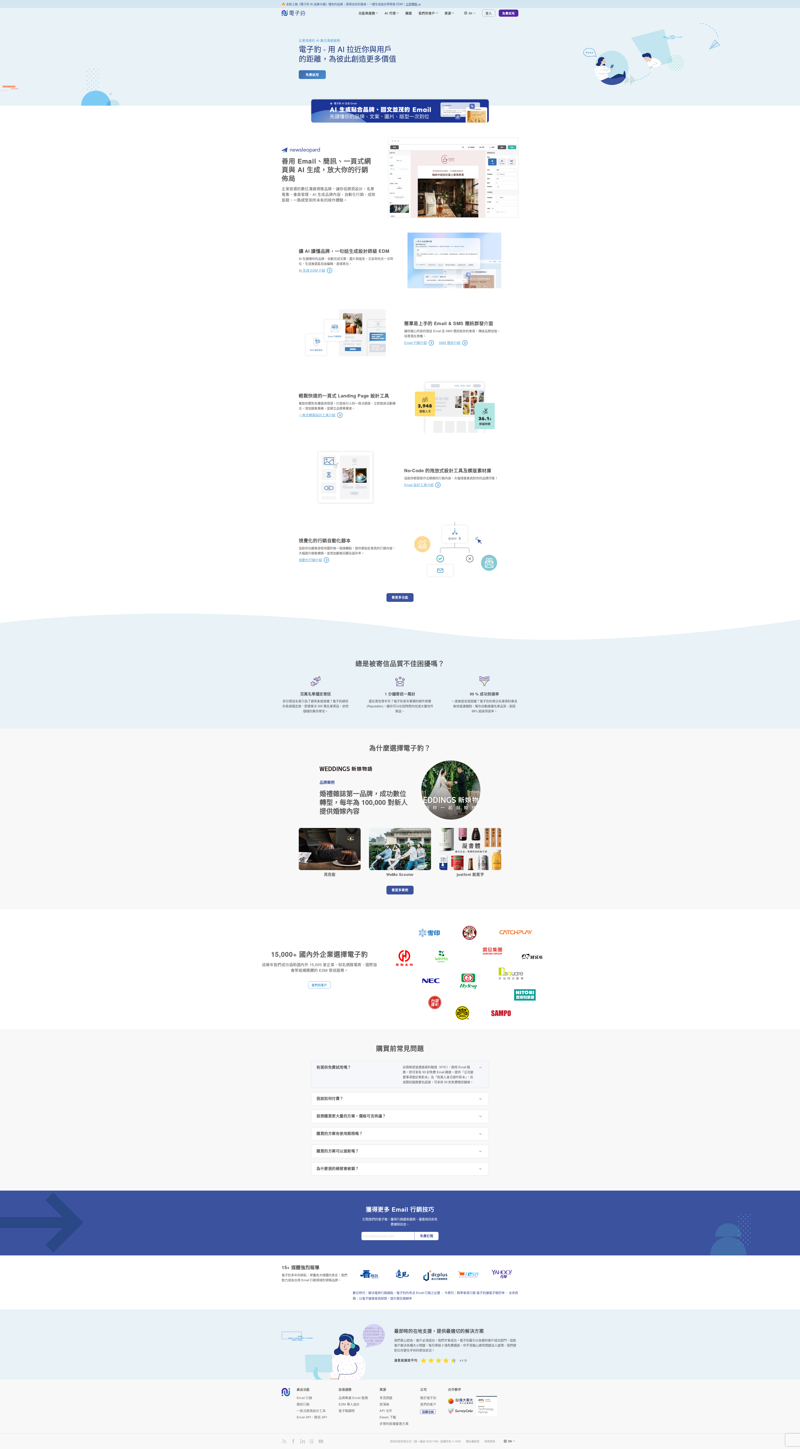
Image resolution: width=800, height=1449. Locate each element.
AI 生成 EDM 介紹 (312, 270)
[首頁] (293, 13)
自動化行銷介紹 (310, 560)
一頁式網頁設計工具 (311, 1410)
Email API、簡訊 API (312, 1417)
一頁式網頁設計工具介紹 (317, 415)
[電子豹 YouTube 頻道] (320, 1441)
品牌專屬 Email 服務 (353, 1397)
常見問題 (386, 1397)
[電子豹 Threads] (311, 1441)
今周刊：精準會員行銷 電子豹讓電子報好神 (474, 1292)
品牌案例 (327, 782)
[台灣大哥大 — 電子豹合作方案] (462, 1403)
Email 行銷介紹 (415, 342)
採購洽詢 (428, 1412)
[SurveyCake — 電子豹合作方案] (462, 1411)
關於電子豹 (428, 1397)
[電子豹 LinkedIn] (302, 1441)
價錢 (408, 13)
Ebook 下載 (388, 1417)
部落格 (384, 1404)
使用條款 (489, 1441)
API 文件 (386, 1410)
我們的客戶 (319, 985)
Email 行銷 (304, 1397)
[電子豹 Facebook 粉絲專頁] (293, 1441)
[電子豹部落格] (284, 1441)
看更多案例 (400, 890)
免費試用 (508, 13)
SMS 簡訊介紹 (449, 342)
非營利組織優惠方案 (394, 1423)
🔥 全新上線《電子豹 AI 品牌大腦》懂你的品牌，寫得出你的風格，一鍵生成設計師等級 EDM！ (351, 4)
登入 (489, 13)
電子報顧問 (347, 1410)
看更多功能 (400, 597)
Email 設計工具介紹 (419, 485)
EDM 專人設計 (349, 1404)
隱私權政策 (472, 1441)
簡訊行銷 (303, 1404)
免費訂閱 (426, 1236)
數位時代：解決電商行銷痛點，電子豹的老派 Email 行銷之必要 (396, 1292)
